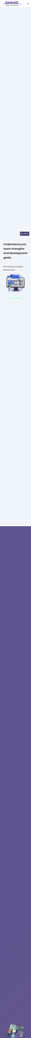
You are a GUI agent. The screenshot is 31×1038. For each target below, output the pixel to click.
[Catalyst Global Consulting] (12, 3)
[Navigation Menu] (28, 3)
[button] (24, 234)
